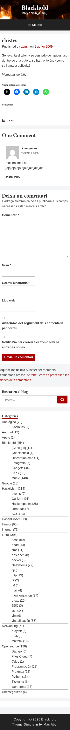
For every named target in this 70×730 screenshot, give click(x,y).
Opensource (10, 646)
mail (15, 590)
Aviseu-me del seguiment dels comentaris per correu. (32, 325)
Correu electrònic (16, 283)
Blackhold (35, 7)
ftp (13, 570)
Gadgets (17, 468)
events (16, 493)
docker (16, 560)
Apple (6, 437)
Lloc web (8, 300)
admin (25, 46)
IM (13, 585)
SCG (15, 514)
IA (13, 580)
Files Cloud (20, 656)
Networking (10, 626)
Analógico (9, 422)
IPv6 (15, 636)
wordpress (19, 686)
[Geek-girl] (19, 447)
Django (17, 651)
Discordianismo (22, 458)
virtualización (21, 620)
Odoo (15, 661)
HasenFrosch (11, 519)
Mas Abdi (51, 724)
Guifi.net (17, 498)
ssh (14, 610)
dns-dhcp (18, 555)
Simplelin (31, 724)
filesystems (19, 565)
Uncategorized (12, 692)
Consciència (20, 453)
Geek (10, 120)
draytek (17, 631)
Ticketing (18, 681)
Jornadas (18, 508)
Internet (7, 529)
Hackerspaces (22, 503)
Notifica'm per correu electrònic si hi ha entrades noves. (31, 345)
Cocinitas (18, 427)
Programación (21, 666)
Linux (6, 535)
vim (14, 615)
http (14, 575)
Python (16, 676)
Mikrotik (17, 641)
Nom (6, 265)
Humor (6, 524)
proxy (15, 600)
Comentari (10, 215)
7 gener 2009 (29, 153)
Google (7, 483)
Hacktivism (9, 488)
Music (16, 478)
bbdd (15, 545)
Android (7, 432)
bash (15, 540)
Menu (37, 25)
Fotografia (19, 463)
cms (14, 550)
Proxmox (18, 671)
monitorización (22, 595)
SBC (15, 605)
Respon (14, 177)
